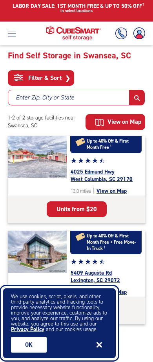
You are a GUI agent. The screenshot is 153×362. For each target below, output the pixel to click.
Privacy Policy (27, 329)
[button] (137, 97)
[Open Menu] (12, 33)
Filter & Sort (48, 78)
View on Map (112, 191)
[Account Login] (137, 33)
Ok (29, 345)
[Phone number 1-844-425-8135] (122, 33)
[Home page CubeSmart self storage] (73, 28)
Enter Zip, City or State (45, 97)
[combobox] (68, 97)
